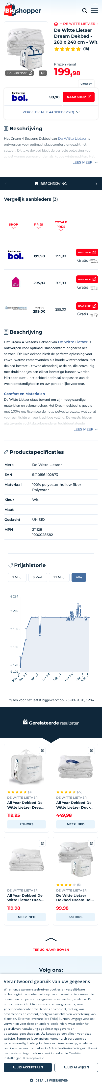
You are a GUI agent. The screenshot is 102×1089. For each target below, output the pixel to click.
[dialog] (51, 1031)
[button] (96, 183)
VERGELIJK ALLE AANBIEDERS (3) (49, 112)
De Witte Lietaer (79, 24)
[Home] (58, 23)
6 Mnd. (38, 577)
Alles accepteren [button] (28, 1067)
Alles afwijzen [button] (76, 1067)
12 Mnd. (59, 577)
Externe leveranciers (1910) (38, 1019)
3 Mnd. (17, 577)
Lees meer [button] (83, 162)
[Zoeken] (85, 10)
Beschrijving (53, 183)
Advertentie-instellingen (67, 1048)
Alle (79, 577)
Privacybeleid (33, 1058)
